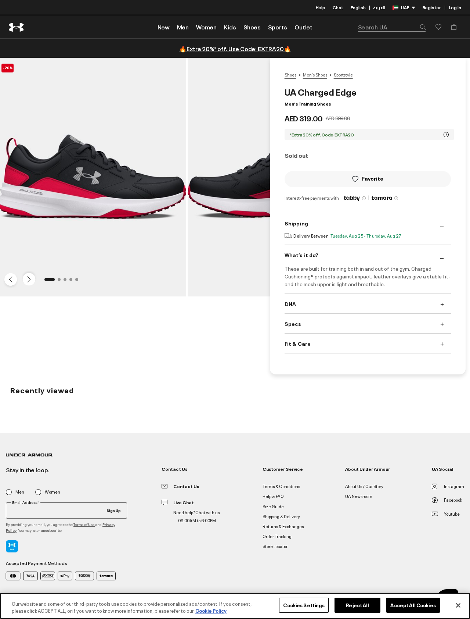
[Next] (28, 279)
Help (320, 7)
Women (52, 492)
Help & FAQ (273, 496)
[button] (182, 27)
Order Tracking (277, 536)
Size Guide (273, 506)
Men (19, 492)
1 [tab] (48, 281)
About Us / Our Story (364, 486)
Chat (338, 7)
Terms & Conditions (281, 486)
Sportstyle (343, 74)
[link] (163, 27)
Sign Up (113, 510)
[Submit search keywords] (421, 27)
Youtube (452, 514)
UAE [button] (405, 7)
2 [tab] (61, 281)
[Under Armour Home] (17, 27)
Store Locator (275, 546)
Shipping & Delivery (281, 516)
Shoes (290, 74)
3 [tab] (67, 281)
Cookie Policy (211, 611)
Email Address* (25, 502)
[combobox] (392, 27)
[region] (235, 606)
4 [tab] (73, 281)
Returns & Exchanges (283, 526)
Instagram (454, 486)
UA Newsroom (358, 496)
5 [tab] (79, 281)
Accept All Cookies (412, 605)
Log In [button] (455, 7)
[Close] (458, 605)
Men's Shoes (315, 74)
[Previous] (9, 279)
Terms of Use (84, 524)
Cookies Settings (304, 605)
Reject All (357, 605)
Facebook (453, 500)
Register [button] (432, 7)
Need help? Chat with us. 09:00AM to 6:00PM (197, 516)
